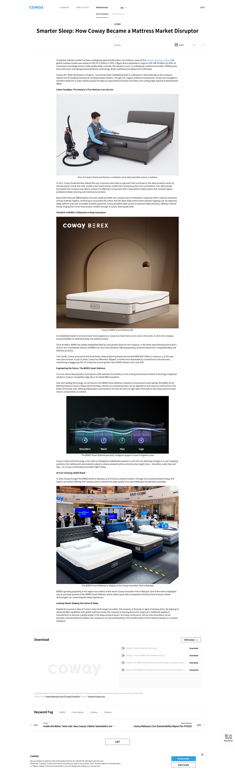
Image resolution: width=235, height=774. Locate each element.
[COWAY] (36, 7)
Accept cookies (183, 758)
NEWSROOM (102, 7)
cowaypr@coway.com (96, 696)
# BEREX (62, 712)
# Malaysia (108, 712)
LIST (117, 741)
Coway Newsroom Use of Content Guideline (62, 696)
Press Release (102, 14)
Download (194, 648)
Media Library (118, 14)
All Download (189, 639)
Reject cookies (183, 765)
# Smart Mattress (78, 712)
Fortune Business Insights (158, 60)
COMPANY (64, 7)
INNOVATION (83, 7)
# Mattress (94, 712)
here (89, 766)
